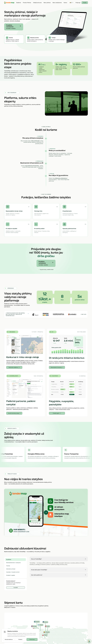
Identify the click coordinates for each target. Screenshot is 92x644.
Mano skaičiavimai (57, 2)
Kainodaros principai (10, 568)
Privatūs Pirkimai (27, 2)
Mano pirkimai (47, 2)
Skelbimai (18, 2)
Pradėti (84, 2)
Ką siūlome (8, 559)
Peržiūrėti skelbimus (13, 367)
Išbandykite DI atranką (56, 367)
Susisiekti (16, 587)
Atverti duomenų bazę (13, 413)
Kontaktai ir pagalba (10, 575)
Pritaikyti (20, 639)
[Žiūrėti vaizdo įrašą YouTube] (46, 512)
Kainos (65, 2)
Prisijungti (78, 2)
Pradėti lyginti (56, 413)
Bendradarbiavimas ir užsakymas (13, 562)
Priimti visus (32, 639)
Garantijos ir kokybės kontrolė (12, 572)
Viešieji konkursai (37, 2)
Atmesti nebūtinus (9, 639)
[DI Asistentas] (89, 641)
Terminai (8, 565)
